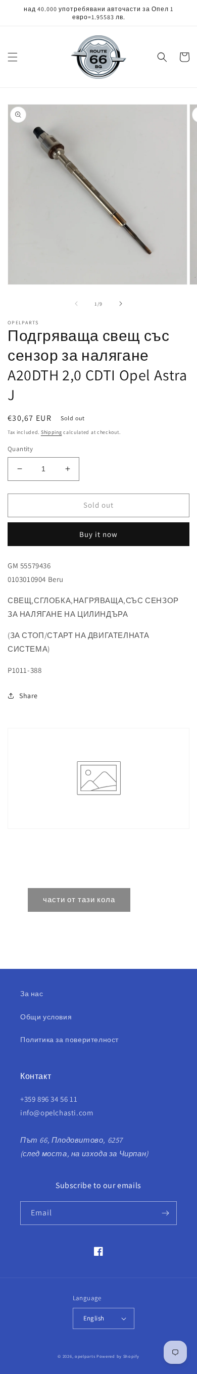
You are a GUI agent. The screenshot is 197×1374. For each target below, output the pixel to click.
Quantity (20, 449)
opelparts (85, 1356)
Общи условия (46, 1016)
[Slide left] (76, 303)
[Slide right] (121, 303)
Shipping (51, 432)
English (94, 1318)
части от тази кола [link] (79, 899)
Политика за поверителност (69, 1039)
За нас (31, 993)
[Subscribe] (165, 1213)
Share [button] (28, 695)
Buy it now (98, 534)
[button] (13, 57)
